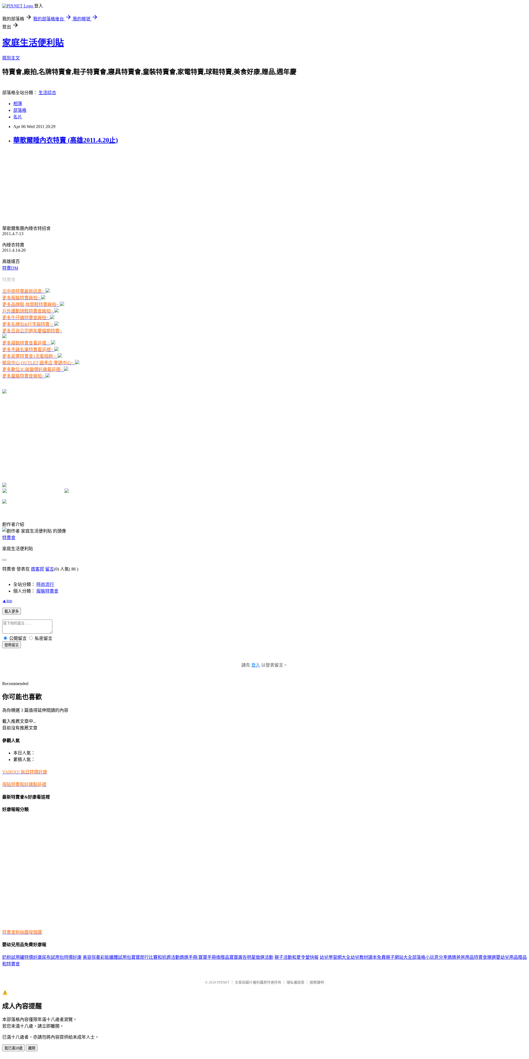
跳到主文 (11, 58)
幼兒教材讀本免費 (368, 957)
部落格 (19, 110)
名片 (17, 117)
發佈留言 (11, 645)
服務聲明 (317, 982)
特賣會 (8, 537)
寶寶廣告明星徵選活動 (251, 957)
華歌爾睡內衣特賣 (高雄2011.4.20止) (65, 140)
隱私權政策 (295, 982)
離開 (31, 1048)
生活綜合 (47, 92)
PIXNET (223, 982)
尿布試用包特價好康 (62, 957)
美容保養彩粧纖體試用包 (107, 957)
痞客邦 (37, 569)
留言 (49, 569)
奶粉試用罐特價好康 (22, 957)
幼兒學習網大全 (335, 957)
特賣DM (10, 268)
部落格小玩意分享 (429, 957)
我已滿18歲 (13, 1048)
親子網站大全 (399, 957)
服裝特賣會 (47, 591)
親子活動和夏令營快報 (296, 957)
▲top (7, 600)
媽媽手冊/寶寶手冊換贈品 (204, 957)
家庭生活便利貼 (33, 43)
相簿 (17, 103)
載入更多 (11, 611)
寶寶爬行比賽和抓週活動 (155, 957)
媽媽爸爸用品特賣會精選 (471, 957)
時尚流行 (45, 584)
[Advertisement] (36, 184)
